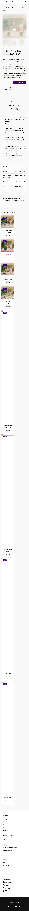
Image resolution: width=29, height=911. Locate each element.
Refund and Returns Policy (10, 847)
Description (14, 102)
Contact (5, 868)
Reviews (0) (14, 109)
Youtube (7, 885)
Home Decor (6, 830)
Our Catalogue (6, 871)
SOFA (9, 7)
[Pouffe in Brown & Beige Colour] (7, 269)
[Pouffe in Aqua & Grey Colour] (7, 221)
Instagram (8, 882)
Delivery (5, 845)
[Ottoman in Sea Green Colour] (7, 738)
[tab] (14, 102)
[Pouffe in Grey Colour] (7, 292)
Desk (4, 822)
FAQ (4, 839)
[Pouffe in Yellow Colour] (7, 490)
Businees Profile (7, 865)
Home (4, 7)
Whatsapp (8, 891)
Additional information (14, 105)
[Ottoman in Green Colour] (7, 245)
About (4, 859)
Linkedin (7, 888)
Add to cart (20, 82)
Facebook (8, 879)
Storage (5, 827)
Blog (4, 862)
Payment (5, 842)
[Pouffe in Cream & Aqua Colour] (7, 366)
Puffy (13, 7)
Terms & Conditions (8, 850)
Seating (5, 819)
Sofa (4, 824)
